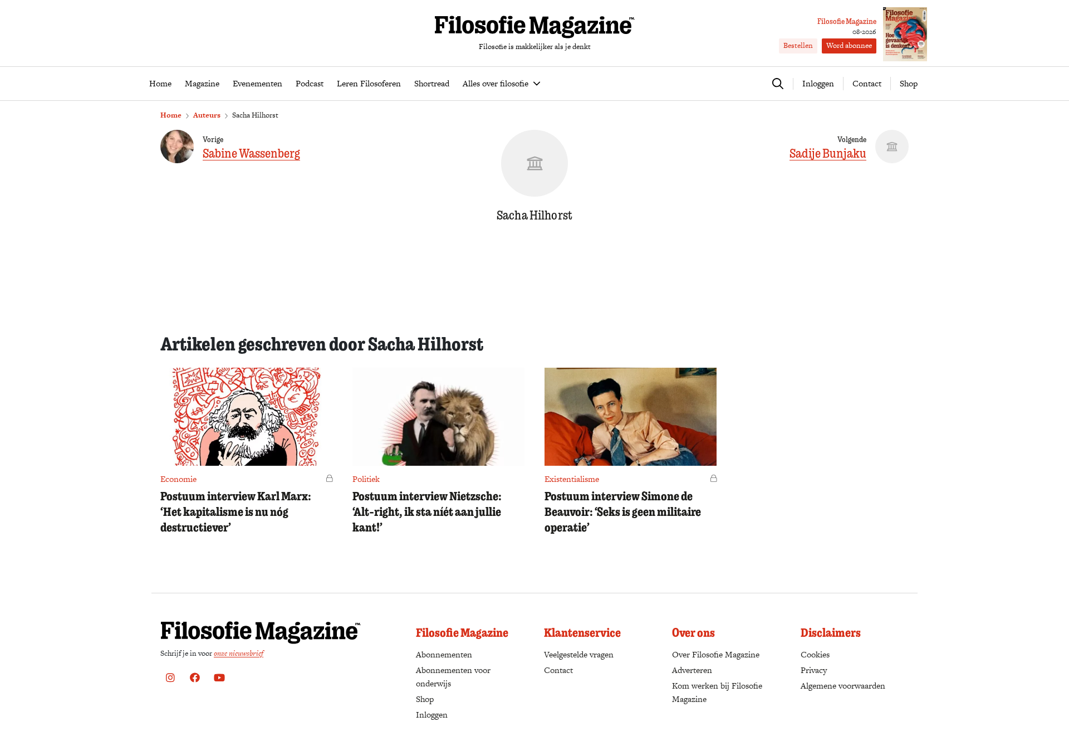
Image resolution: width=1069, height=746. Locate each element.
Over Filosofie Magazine (715, 654)
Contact (866, 83)
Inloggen (432, 714)
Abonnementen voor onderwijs (453, 676)
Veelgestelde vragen (579, 654)
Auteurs (206, 115)
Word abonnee (849, 45)
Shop (909, 83)
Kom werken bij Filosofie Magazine (717, 692)
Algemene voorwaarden (843, 685)
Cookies (815, 654)
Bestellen (798, 45)
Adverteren (692, 670)
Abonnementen (444, 654)
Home (171, 115)
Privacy (814, 670)
